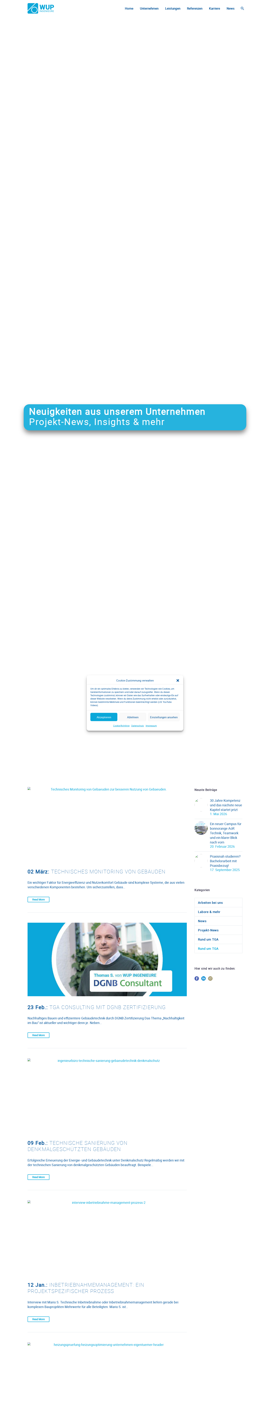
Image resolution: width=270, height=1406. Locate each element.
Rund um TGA (208, 939)
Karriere (214, 8)
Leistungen (172, 8)
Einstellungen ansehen (164, 717)
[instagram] (210, 979)
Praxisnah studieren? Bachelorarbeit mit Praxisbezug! (225, 861)
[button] (178, 680)
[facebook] (197, 979)
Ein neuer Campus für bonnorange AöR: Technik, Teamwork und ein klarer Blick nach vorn (225, 833)
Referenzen (194, 8)
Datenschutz (137, 725)
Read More (38, 899)
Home (129, 8)
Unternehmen (149, 8)
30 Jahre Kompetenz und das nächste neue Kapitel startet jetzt (226, 805)
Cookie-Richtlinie (121, 725)
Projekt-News (208, 930)
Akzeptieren (104, 717)
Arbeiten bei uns (210, 902)
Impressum (151, 725)
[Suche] (242, 8)
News (231, 8)
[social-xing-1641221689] (217, 979)
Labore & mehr (209, 912)
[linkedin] (203, 979)
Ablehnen (132, 717)
